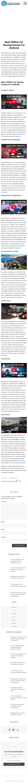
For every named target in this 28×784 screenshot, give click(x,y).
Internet (14, 623)
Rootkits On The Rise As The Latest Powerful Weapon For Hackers (18, 638)
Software (14, 620)
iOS (14, 610)
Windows (14, 613)
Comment (4, 502)
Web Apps (14, 626)
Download (18, 136)
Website (3, 537)
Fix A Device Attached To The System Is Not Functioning (17, 706)
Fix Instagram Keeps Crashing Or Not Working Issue (17, 689)
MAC (14, 617)
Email (3, 530)
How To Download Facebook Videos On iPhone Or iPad (18, 697)
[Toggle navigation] (25, 3)
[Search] (22, 2)
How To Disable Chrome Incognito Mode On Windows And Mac (17, 561)
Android (4, 478)
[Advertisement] (14, 22)
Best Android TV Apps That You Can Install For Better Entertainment (18, 594)
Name (3, 522)
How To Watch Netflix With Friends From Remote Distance (18, 569)
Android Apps (13, 478)
